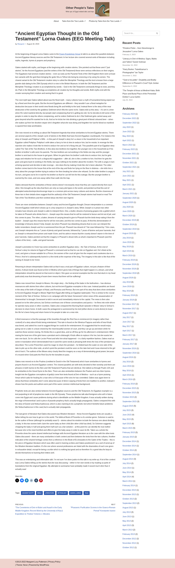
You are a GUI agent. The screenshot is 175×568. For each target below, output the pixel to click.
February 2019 (128, 260)
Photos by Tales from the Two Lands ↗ (105, 21)
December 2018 (129, 264)
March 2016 (127, 379)
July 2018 (126, 282)
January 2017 (128, 344)
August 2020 (127, 202)
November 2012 (129, 543)
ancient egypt (28, 493)
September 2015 (129, 401)
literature (49, 493)
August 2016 (127, 357)
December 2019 (129, 220)
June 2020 (126, 211)
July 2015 (126, 410)
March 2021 (127, 189)
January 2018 (128, 300)
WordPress (44, 565)
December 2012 (129, 539)
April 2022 (126, 140)
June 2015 (126, 415)
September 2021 (129, 167)
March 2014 (127, 481)
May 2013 (126, 521)
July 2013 (126, 512)
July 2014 (126, 463)
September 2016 (129, 353)
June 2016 (126, 366)
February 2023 (128, 114)
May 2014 (126, 472)
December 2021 (129, 154)
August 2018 (127, 278)
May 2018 (126, 291)
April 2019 (126, 251)
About (56, 21)
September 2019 (129, 229)
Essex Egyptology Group (69, 54)
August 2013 (127, 508)
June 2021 (126, 176)
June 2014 (126, 468)
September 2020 (129, 198)
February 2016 (128, 384)
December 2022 (129, 118)
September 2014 (129, 455)
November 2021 (129, 158)
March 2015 (127, 428)
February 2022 (128, 149)
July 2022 (126, 127)
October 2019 (128, 224)
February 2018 (128, 295)
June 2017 (126, 322)
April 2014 (126, 477)
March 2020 (127, 216)
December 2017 (129, 304)
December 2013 (129, 490)
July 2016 (126, 362)
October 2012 (128, 547)
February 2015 (128, 432)
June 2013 (126, 517)
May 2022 (126, 136)
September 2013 (129, 503)
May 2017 (126, 326)
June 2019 (126, 242)
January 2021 (128, 194)
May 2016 (126, 371)
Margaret (21, 44)
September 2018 (129, 273)
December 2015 (129, 388)
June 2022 (126, 132)
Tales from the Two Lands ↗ (74, 21)
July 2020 (126, 207)
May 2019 (126, 247)
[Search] (157, 33)
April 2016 (126, 375)
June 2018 (126, 286)
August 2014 (127, 459)
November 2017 (129, 309)
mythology (62, 493)
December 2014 (129, 441)
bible (39, 493)
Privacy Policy (54, 562)
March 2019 (127, 255)
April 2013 (126, 525)
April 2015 (126, 424)
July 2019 (126, 238)
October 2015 (128, 397)
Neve (25, 565)
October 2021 (128, 163)
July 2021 (126, 171)
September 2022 (129, 123)
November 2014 (129, 446)
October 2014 (128, 450)
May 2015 (126, 419)
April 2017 (126, 331)
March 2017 (127, 335)
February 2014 (128, 485)
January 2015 (128, 437)
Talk (86, 493)
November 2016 (129, 348)
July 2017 (126, 317)
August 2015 (127, 406)
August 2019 (127, 233)
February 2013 (128, 534)
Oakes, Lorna (75, 493)
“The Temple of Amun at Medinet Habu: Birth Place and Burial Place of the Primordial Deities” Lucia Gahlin (141, 93)
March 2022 (127, 145)
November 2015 (129, 393)
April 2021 (126, 185)
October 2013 (128, 499)
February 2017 (128, 339)
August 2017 (127, 313)
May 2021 (126, 180)
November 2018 (129, 269)
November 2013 (129, 494)
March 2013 (127, 530)
